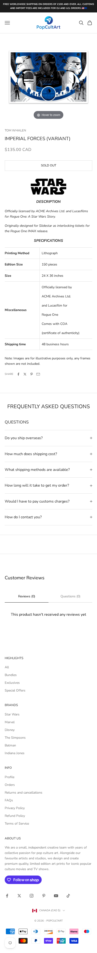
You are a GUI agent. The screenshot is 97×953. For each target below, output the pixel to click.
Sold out (48, 165)
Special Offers (15, 690)
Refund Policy (15, 816)
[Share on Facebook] (18, 374)
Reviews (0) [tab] (26, 596)
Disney (10, 730)
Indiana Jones (14, 753)
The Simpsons (15, 737)
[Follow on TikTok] (68, 895)
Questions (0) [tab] (70, 596)
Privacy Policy (15, 808)
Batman (10, 745)
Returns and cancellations (23, 792)
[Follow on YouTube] (56, 895)
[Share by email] (38, 374)
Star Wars (12, 714)
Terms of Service (17, 823)
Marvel (10, 722)
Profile (9, 777)
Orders (10, 785)
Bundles (11, 675)
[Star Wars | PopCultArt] (48, 186)
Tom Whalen (15, 130)
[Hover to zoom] (48, 76)
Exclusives (12, 682)
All (7, 667)
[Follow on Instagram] (31, 895)
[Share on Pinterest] (31, 374)
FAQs (9, 800)
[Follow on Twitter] (19, 895)
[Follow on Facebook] (7, 895)
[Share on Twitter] (25, 374)
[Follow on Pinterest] (43, 895)
